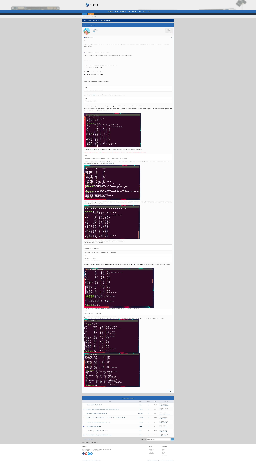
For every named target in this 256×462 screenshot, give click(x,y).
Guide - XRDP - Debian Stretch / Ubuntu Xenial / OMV (98, 422)
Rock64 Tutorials (96, 20)
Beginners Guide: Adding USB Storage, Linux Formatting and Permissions (103, 409)
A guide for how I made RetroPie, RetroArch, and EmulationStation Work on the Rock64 (106, 417)
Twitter (150, 450)
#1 (171, 37)
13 (148, 413)
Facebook (151, 449)
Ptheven (95, 29)
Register (90, 14)
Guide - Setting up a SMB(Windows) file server (97, 430)
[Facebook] (83, 453)
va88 (164, 418)
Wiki (129, 11)
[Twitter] (89, 453)
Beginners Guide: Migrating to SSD (94, 404)
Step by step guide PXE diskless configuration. (97, 413)
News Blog (134, 11)
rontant (140, 404)
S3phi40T (141, 422)
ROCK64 (89, 20)
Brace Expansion (109, 163)
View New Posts (86, 16)
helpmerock (166, 409)
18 (148, 404)
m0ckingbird (157, 460)
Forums (163, 449)
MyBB (88, 460)
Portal (140, 11)
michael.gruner (167, 414)
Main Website (110, 11)
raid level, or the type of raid (100, 161)
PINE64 (85, 20)
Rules (116, 11)
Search (144, 11)
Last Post (161, 405)
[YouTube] (86, 453)
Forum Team (164, 455)
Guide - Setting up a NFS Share (94, 426)
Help (149, 11)
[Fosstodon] (91, 453)
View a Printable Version (88, 439)
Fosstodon (151, 453)
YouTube (151, 452)
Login (85, 14)
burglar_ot (140, 413)
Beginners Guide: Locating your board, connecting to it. (99, 435)
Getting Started (123, 11)
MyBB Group (97, 460)
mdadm (94, 95)
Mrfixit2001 (140, 417)
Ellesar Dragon (166, 405)
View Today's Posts (93, 16)
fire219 (172, 460)
